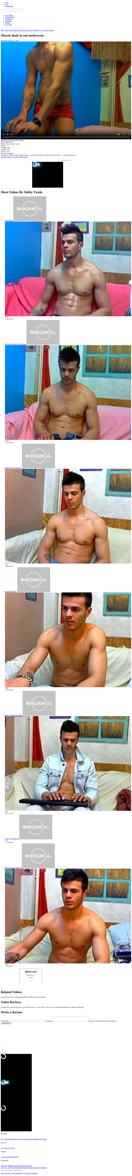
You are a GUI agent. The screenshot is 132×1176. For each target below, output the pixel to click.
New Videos (9, 15)
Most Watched (9, 17)
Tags (9, 1148)
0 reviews (10, 153)
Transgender (9, 6)
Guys (6, 4)
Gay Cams (8, 25)
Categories (8, 21)
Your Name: (5, 1021)
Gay (9, 148)
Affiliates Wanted (13, 1166)
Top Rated (8, 19)
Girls (6, 2)
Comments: (49, 1021)
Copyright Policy (16, 1173)
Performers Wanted (25, 1166)
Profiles (7, 23)
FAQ (17, 1157)
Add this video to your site (9, 157)
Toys (13, 1148)
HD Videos (50, 30)
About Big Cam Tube (8, 1157)
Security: (92, 1021)
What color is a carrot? (102, 1021)
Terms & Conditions (30, 1173)
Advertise (4, 1166)
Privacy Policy (5, 1173)
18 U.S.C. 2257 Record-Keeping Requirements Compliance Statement (24, 1168)
